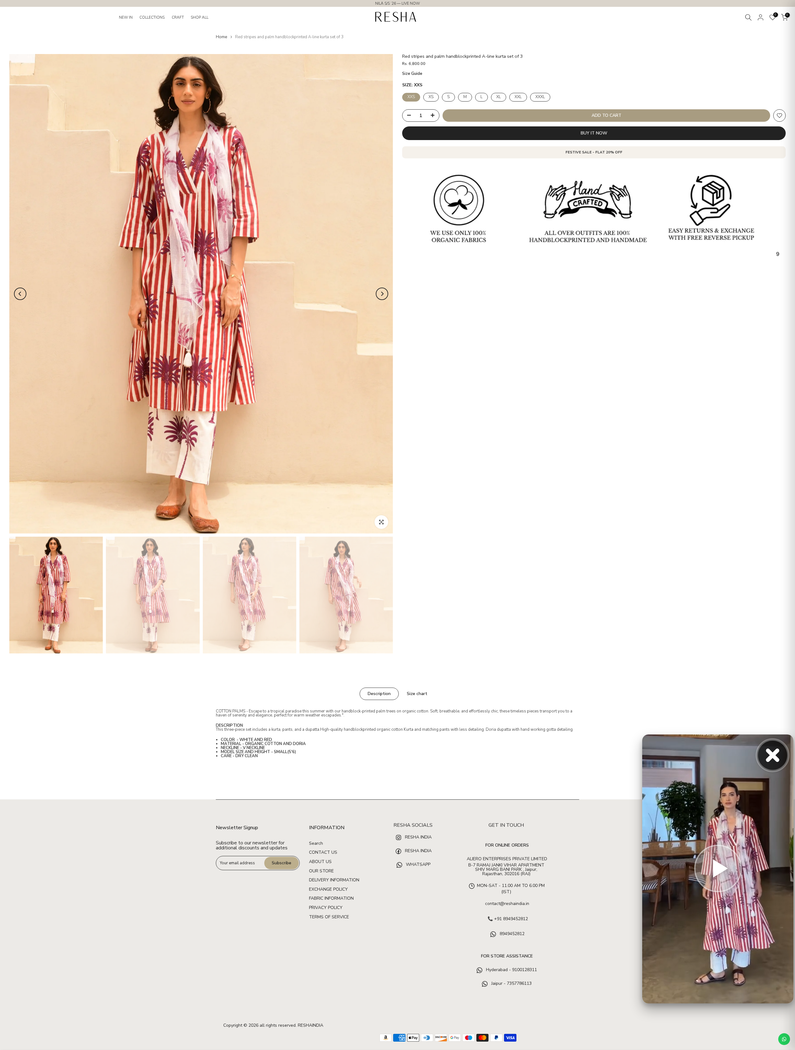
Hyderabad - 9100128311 (511, 970)
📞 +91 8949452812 (508, 919)
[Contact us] (784, 1039)
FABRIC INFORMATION (331, 898)
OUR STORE (321, 871)
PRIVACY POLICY (326, 908)
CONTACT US (323, 852)
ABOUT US (320, 862)
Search (316, 843)
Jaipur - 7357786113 (511, 984)
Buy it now (594, 133)
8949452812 (511, 934)
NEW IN (126, 17)
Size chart (417, 694)
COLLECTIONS (152, 17)
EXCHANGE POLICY (328, 889)
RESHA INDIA (418, 837)
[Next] (382, 294)
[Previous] (20, 294)
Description (379, 694)
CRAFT (178, 17)
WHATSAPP (417, 864)
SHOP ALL (199, 17)
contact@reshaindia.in (507, 904)
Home (221, 37)
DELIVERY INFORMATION (334, 880)
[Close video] (772, 755)
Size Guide (412, 73)
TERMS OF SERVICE (329, 917)
